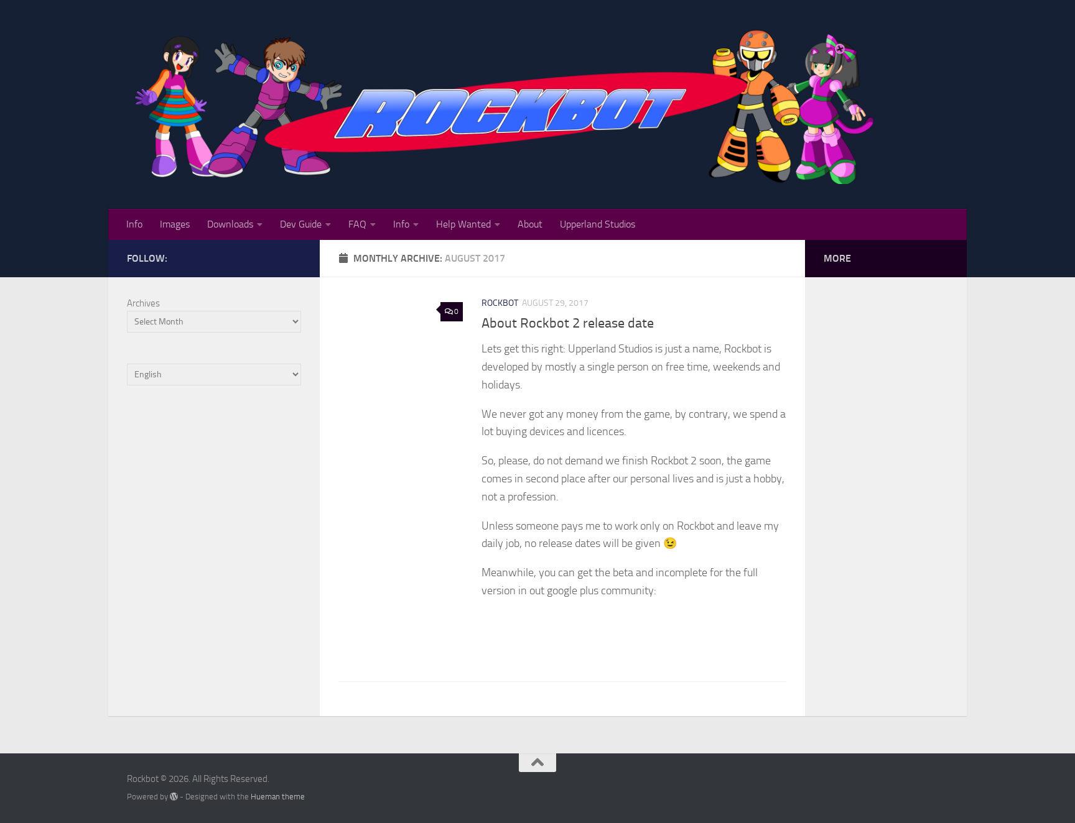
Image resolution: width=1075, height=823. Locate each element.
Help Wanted (463, 224)
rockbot (500, 303)
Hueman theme (278, 796)
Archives (143, 303)
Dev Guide (301, 224)
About (530, 224)
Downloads (230, 224)
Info (134, 224)
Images (175, 224)
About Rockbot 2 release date (568, 323)
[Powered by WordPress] (174, 797)
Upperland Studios (597, 224)
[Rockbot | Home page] (507, 104)
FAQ (357, 224)
